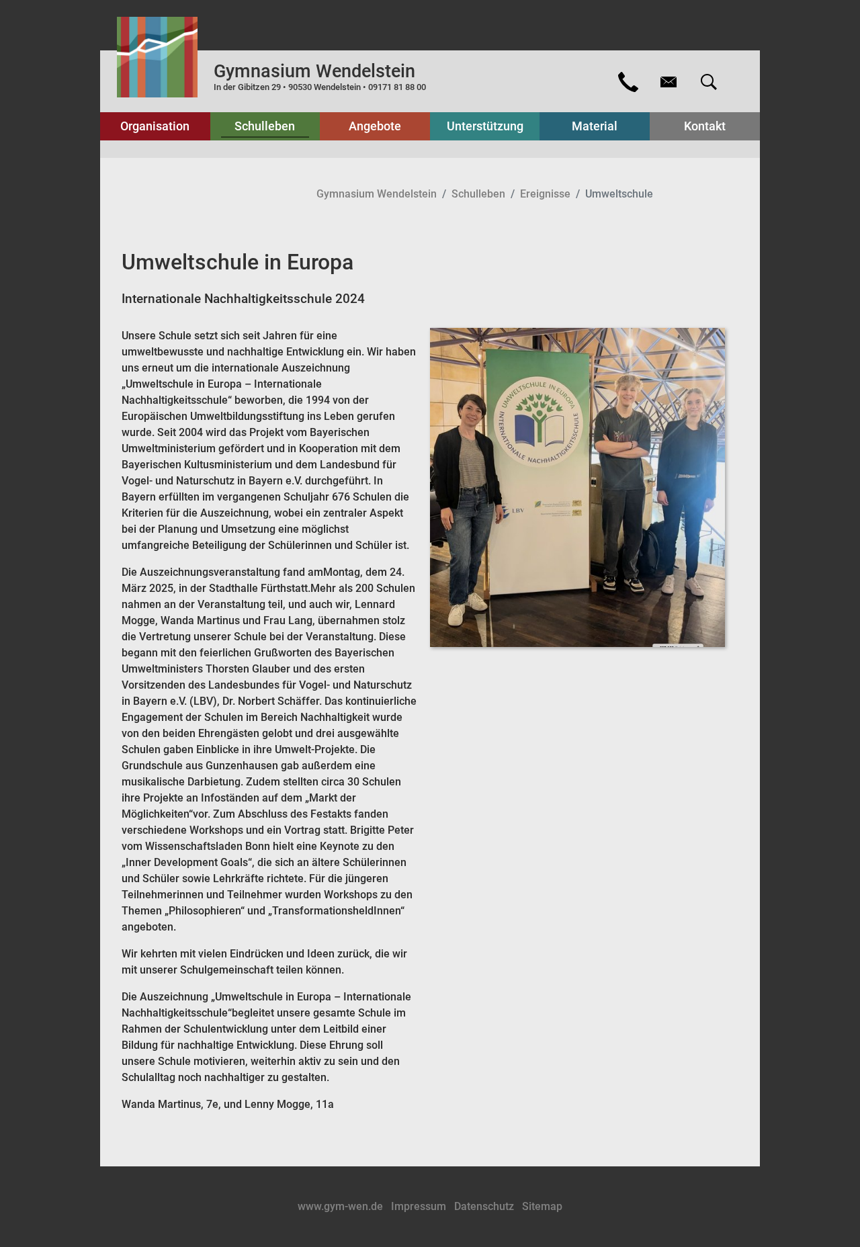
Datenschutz (485, 1206)
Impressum (420, 1206)
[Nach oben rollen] (830, 1217)
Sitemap (542, 1206)
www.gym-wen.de (342, 1206)
